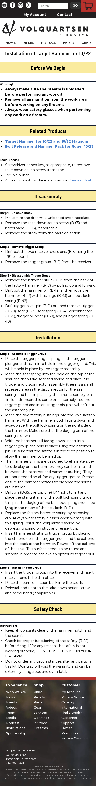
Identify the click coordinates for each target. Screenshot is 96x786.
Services (40, 712)
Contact (64, 14)
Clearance (41, 718)
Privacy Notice (72, 697)
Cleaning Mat (79, 180)
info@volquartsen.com (21, 759)
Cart (89, 0)
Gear (86, 43)
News (10, 697)
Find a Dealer (71, 712)
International (71, 707)
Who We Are (16, 692)
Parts (69, 43)
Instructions (15, 728)
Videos (11, 707)
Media (11, 718)
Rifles (28, 43)
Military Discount (74, 738)
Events (11, 702)
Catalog (67, 702)
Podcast (13, 723)
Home (10, 43)
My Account (35, 14)
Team (10, 712)
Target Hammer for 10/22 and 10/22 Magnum (46, 141)
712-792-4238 (15, 762)
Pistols (48, 43)
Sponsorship (16, 733)
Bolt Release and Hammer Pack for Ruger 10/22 (49, 146)
